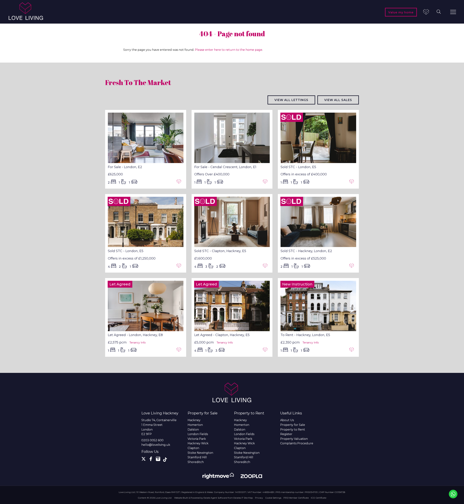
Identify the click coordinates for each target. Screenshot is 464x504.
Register (286, 434)
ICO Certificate (318, 497)
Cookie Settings (273, 497)
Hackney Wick (198, 443)
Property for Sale (292, 425)
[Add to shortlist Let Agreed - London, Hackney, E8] (179, 350)
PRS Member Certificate (296, 497)
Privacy (259, 497)
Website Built (181, 497)
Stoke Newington (200, 452)
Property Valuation (294, 439)
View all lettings (291, 100)
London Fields (198, 434)
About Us (287, 420)
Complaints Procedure (296, 443)
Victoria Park (197, 439)
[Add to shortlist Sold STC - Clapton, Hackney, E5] (266, 266)
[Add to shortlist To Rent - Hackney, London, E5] (352, 350)
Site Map (248, 497)
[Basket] (426, 12)
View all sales (338, 100)
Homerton (195, 425)
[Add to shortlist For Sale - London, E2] (179, 182)
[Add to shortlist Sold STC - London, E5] (352, 182)
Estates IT (238, 497)
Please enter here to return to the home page (228, 50)
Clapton (193, 448)
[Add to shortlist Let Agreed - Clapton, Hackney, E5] (266, 350)
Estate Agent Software (215, 497)
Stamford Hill (197, 457)
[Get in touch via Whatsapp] (453, 494)
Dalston (193, 429)
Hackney (194, 420)
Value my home (401, 12)
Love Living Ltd (163, 497)
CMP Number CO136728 (332, 492)
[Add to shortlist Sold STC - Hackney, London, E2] (352, 266)
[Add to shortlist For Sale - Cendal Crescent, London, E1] (266, 182)
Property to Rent (292, 429)
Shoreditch (196, 462)
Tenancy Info (137, 342)
